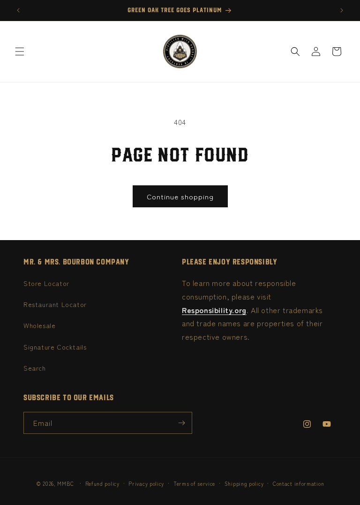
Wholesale (39, 325)
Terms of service (194, 483)
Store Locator (46, 283)
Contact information (298, 483)
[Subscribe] (181, 423)
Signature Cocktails (54, 346)
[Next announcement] (341, 10)
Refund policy (102, 483)
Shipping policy (244, 483)
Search (34, 368)
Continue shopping (180, 196)
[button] (19, 51)
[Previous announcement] (18, 10)
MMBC (65, 483)
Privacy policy (146, 483)
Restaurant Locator (55, 304)
